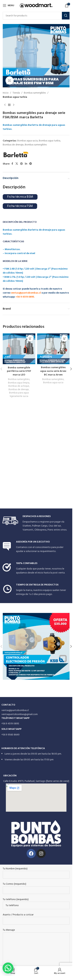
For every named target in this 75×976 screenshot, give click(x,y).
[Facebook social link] (12, 164)
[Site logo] (36, 5)
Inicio (6, 93)
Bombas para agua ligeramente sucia (19, 394)
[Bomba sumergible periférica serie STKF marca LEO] (19, 348)
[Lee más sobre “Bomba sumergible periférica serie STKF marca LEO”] (30, 338)
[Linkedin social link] (26, 164)
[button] (71, 369)
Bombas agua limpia (18, 383)
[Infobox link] (36, 523)
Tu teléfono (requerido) (16, 900)
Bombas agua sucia (27, 141)
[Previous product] (5, 105)
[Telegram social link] (30, 164)
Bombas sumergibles (35, 93)
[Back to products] (9, 105)
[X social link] (16, 164)
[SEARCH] (66, 15)
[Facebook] (31, 853)
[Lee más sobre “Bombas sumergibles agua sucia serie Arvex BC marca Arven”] (64, 338)
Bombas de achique (18, 386)
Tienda (16, 93)
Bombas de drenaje (13, 145)
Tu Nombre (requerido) (15, 869)
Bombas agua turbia (15, 97)
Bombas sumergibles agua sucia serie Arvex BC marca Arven (53, 371)
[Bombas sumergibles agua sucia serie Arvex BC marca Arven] (53, 348)
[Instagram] (41, 853)
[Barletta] (16, 154)
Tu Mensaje (9, 930)
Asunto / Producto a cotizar (18, 915)
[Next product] (13, 105)
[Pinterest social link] (21, 164)
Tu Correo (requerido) (14, 884)
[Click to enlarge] (9, 80)
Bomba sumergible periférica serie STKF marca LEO (19, 371)
